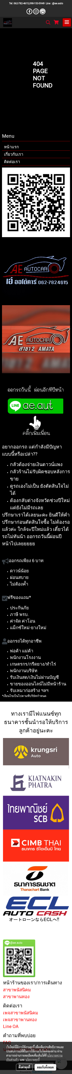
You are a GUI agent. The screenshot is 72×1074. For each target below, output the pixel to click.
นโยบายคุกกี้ (33, 1059)
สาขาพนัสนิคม (17, 989)
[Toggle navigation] (66, 22)
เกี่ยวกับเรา (13, 154)
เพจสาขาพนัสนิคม (20, 1012)
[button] (47, 22)
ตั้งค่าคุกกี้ (24, 1067)
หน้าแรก (11, 146)
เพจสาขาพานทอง (20, 1019)
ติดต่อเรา (12, 161)
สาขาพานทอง (16, 996)
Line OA (11, 1026)
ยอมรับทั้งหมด (45, 1067)
